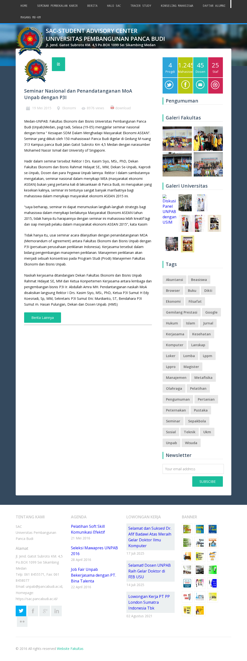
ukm (207, 432)
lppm (207, 355)
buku (192, 290)
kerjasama (175, 334)
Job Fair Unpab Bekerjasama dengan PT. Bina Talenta (93, 575)
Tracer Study (140, 6)
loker (170, 355)
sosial (171, 432)
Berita (92, 6)
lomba (189, 355)
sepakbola (197, 421)
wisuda (191, 443)
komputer (174, 345)
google (211, 312)
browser (173, 290)
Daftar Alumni (214, 6)
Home (24, 6)
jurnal (208, 323)
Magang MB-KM (31, 17)
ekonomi (173, 301)
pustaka (201, 410)
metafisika (203, 377)
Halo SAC (114, 6)
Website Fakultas (70, 648)
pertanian (206, 399)
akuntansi (174, 279)
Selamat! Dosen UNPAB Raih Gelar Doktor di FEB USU (149, 571)
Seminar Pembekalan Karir (57, 6)
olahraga (174, 388)
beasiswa (199, 279)
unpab (171, 443)
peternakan (176, 410)
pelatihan (198, 388)
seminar (173, 421)
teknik (189, 432)
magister (191, 366)
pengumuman (178, 399)
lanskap (198, 345)
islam (190, 323)
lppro (171, 366)
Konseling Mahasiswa (177, 6)
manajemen (176, 377)
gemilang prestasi (181, 312)
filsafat (195, 301)
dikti (208, 290)
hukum (172, 323)
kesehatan (201, 334)
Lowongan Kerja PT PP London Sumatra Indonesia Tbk (149, 602)
